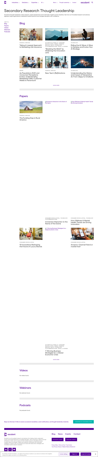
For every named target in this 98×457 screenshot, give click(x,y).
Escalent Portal (71, 439)
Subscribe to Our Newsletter (83, 421)
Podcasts (7, 31)
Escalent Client (57, 439)
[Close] (95, 454)
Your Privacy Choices (57, 446)
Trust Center (69, 445)
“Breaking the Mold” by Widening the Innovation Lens (55, 51)
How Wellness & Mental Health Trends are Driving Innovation (81, 222)
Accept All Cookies (85, 454)
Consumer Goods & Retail (52, 218)
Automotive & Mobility (51, 42)
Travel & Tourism (63, 46)
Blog (5, 23)
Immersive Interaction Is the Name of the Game (56, 223)
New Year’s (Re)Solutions (55, 73)
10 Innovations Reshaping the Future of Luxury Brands (31, 245)
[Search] (92, 2)
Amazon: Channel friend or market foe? (82, 245)
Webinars (7, 29)
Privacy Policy (55, 445)
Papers (6, 26)
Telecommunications (51, 46)
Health (52, 45)
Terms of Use (62, 445)
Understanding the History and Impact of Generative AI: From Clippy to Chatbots (82, 75)
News (60, 434)
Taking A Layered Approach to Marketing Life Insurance (31, 46)
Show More (56, 85)
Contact (74, 2)
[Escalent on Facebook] (10, 449)
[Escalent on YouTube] (14, 449)
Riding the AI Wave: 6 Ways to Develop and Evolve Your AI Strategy (82, 47)
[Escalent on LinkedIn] (6, 449)
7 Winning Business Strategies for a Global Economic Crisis (54, 353)
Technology (58, 45)
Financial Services (25, 42)
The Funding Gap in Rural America (30, 119)
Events (68, 434)
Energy (56, 43)
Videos (6, 28)
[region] (49, 454)
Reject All (74, 454)
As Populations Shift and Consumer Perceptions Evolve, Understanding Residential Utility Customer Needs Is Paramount (31, 76)
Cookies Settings (64, 454)
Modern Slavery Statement (69, 446)
